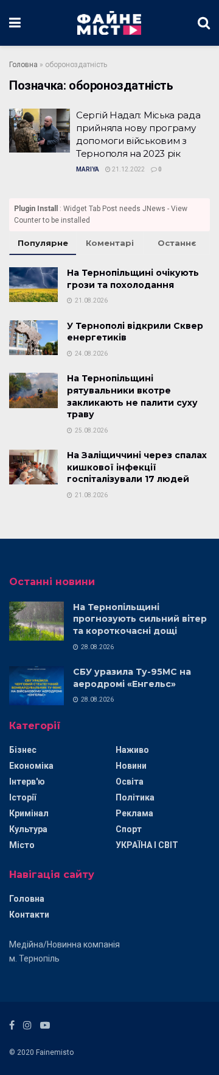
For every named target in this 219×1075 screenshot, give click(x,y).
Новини (131, 766)
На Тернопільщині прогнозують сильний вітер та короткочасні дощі (140, 619)
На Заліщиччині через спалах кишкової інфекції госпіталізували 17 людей (137, 467)
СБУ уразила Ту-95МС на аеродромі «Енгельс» (132, 677)
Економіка (31, 766)
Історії (22, 797)
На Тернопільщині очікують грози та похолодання (133, 278)
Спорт (129, 829)
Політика (135, 797)
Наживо (132, 750)
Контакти (29, 914)
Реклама (134, 813)
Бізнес (22, 750)
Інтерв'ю (27, 781)
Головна (23, 64)
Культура (28, 829)
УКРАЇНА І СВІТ (147, 845)
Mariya (87, 169)
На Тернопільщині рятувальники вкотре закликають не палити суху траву (132, 396)
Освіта (130, 781)
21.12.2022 (128, 169)
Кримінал (29, 813)
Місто (22, 845)
